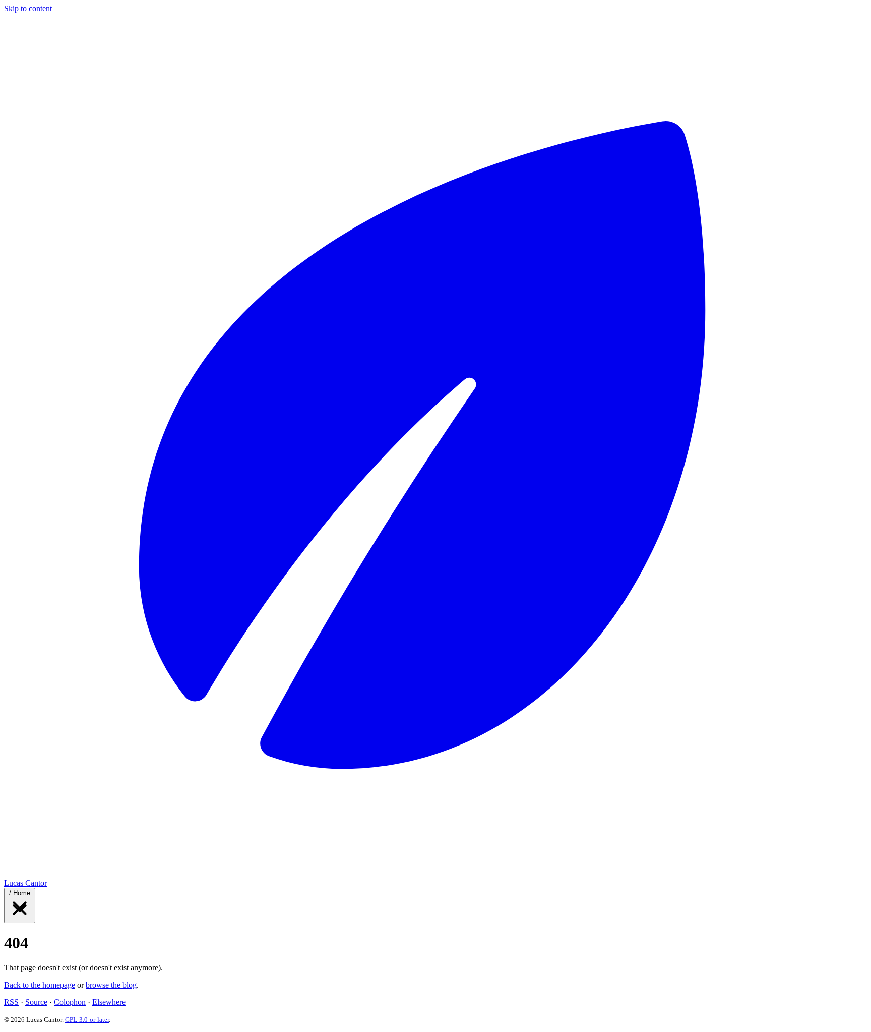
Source (36, 1002)
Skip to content (28, 8)
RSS (11, 1002)
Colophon (70, 1002)
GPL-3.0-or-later (87, 1019)
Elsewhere (109, 1002)
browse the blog (111, 985)
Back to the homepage (39, 985)
